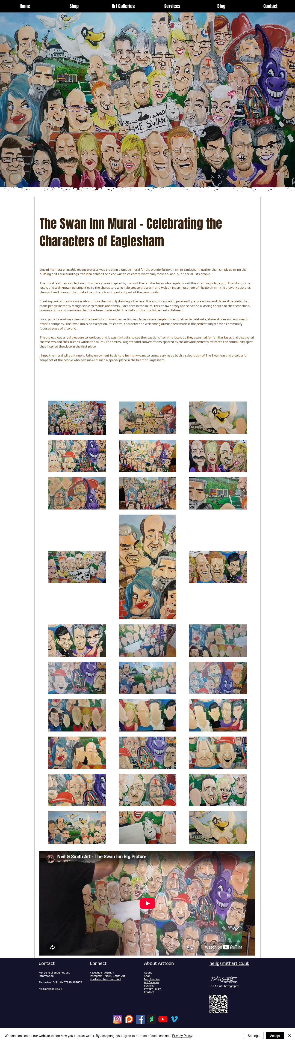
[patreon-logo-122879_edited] (128, 1019)
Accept (275, 1035)
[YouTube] (162, 1019)
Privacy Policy (182, 1035)
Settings (254, 1035)
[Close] (289, 1035)
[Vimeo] (174, 1019)
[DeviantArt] (151, 1019)
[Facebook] (140, 1019)
